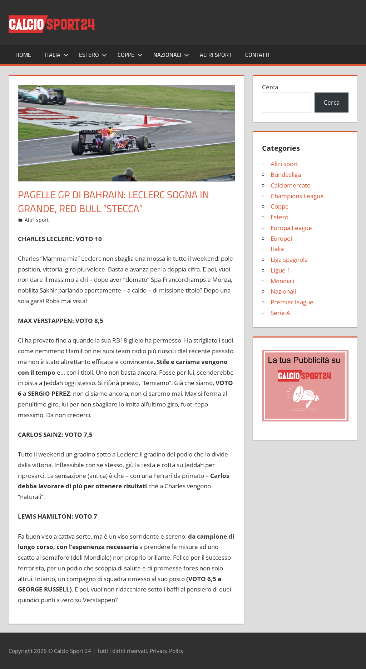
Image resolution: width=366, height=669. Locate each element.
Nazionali (167, 54)
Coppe (126, 54)
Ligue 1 (281, 270)
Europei (281, 238)
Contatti (257, 54)
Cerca (270, 87)
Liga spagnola (289, 259)
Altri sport (216, 54)
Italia (52, 54)
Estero (89, 54)
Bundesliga (286, 174)
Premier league (292, 302)
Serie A (280, 313)
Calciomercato (291, 185)
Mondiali (282, 281)
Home (23, 54)
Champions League (297, 196)
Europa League (291, 228)
